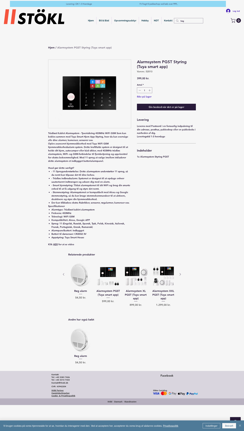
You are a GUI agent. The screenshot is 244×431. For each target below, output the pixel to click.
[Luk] (240, 425)
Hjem (51, 47)
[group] (122, 290)
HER (55, 244)
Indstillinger (211, 425)
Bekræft (229, 425)
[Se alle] (34, 16)
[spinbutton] (144, 90)
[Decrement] (139, 90)
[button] (236, 20)
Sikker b (156, 390)
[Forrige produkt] (64, 274)
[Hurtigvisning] (80, 274)
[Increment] (150, 90)
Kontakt (55, 374)
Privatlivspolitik (170, 425)
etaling (164, 390)
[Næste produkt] (180, 274)
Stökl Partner (57, 390)
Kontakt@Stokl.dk (59, 382)
